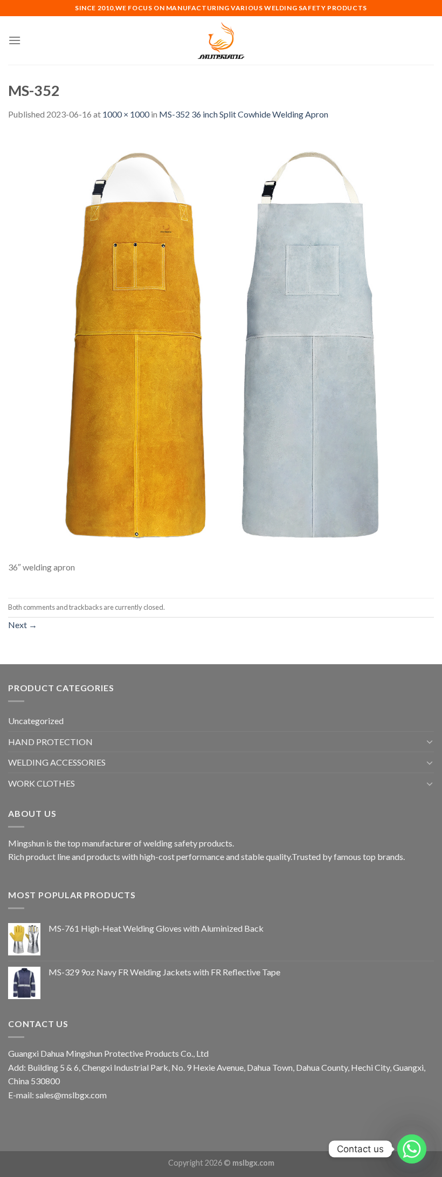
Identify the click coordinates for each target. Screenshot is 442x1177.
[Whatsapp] (411, 1149)
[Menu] (14, 40)
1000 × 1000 (125, 114)
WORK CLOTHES (41, 783)
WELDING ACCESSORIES (57, 762)
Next (22, 625)
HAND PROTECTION (50, 742)
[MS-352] (221, 346)
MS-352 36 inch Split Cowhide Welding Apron (243, 114)
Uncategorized (36, 720)
